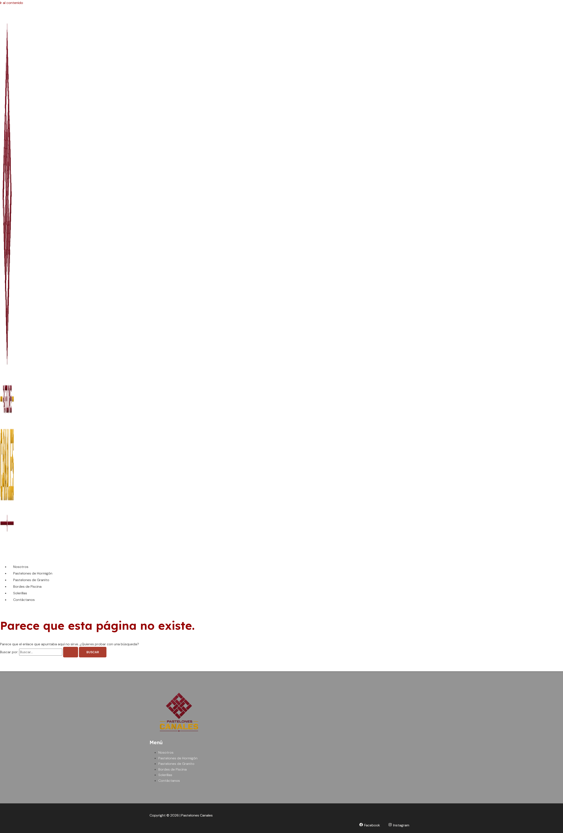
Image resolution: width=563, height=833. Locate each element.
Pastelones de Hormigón (32, 573)
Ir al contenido (11, 2)
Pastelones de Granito (31, 580)
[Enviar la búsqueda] (70, 652)
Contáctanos (24, 599)
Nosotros (20, 566)
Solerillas (20, 593)
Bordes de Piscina (27, 586)
